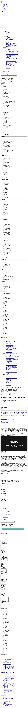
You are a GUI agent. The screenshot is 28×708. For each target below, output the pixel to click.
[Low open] (4, 560)
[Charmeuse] (3, 574)
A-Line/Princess (7, 263)
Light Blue (6, 305)
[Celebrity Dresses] (5, 552)
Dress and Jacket (7, 114)
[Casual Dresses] (6, 542)
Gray (5, 332)
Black (5, 331)
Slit (5, 153)
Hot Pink (6, 316)
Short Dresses (7, 127)
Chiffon (6, 204)
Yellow (5, 296)
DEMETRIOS (9, 361)
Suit (5, 130)
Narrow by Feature (6, 85)
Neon (5, 174)
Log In (4, 9)
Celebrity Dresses (8, 141)
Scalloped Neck (7, 250)
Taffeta (5, 216)
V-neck (5, 257)
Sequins (6, 197)
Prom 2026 (5, 517)
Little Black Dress (8, 117)
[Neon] (2, 565)
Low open (6, 162)
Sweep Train (7, 232)
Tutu (5, 133)
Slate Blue (6, 306)
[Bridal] (6, 540)
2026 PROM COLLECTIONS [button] (9, 341)
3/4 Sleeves (6, 274)
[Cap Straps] (4, 603)
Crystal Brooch (7, 187)
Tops (5, 131)
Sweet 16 (6, 106)
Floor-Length (7, 228)
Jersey (5, 207)
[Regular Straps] (4, 604)
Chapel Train (7, 225)
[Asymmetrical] (3, 581)
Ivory (5, 325)
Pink (5, 315)
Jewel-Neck (6, 244)
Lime (5, 301)
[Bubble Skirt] (5, 551)
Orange (6, 323)
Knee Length (7, 229)
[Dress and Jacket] (4, 548)
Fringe (5, 192)
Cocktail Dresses (7, 93)
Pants (5, 122)
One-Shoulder (7, 248)
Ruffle (5, 194)
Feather (5, 189)
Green (5, 299)
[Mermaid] (4, 594)
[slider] (25, 529)
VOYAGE (8, 373)
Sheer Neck (6, 253)
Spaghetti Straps (7, 287)
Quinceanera (7, 104)
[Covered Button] (4, 557)
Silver (5, 333)
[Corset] (5, 555)
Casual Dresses (7, 92)
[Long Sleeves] (4, 600)
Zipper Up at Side (8, 166)
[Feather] (3, 577)
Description (5, 424)
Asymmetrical (7, 224)
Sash (5, 196)
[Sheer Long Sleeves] (4, 601)
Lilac (5, 311)
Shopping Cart (6, 6)
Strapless (6, 254)
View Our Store (6, 514)
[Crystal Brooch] (3, 572)
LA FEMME (8, 379)
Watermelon (6, 319)
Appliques (6, 183)
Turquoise (6, 303)
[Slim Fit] (4, 595)
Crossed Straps (7, 160)
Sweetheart (6, 256)
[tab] (15, 347)
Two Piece (6, 134)
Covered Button (7, 158)
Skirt (5, 129)
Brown (5, 329)
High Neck (6, 243)
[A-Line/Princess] (4, 592)
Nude (5, 327)
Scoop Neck (7, 252)
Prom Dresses (7, 102)
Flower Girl (6, 97)
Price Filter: (5, 79)
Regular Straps (7, 286)
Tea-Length (6, 233)
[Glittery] (2, 563)
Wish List (5, 4)
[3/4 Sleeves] (4, 599)
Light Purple (7, 312)
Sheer (5, 163)
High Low (6, 145)
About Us (5, 491)
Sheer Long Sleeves (8, 276)
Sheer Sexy (6, 126)
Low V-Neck (7, 245)
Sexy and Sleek (7, 125)
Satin (5, 212)
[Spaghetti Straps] (4, 606)
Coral (5, 324)
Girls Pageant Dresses (8, 98)
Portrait (5, 249)
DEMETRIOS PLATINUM (11, 378)
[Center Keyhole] (5, 553)
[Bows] (3, 571)
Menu (2, 27)
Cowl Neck (6, 240)
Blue (5, 307)
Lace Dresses (7, 116)
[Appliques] (3, 569)
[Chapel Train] (3, 582)
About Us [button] (5, 508)
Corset (5, 143)
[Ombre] (2, 566)
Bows (5, 185)
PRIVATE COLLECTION (11, 372)
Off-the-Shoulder (7, 247)
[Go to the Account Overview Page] (1, 2)
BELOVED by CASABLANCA (13, 356)
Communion (7, 94)
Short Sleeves (7, 277)
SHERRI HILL (9, 352)
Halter (5, 241)
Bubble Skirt (7, 140)
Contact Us (5, 487)
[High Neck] (4, 588)
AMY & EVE (9, 355)
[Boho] (4, 547)
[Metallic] (2, 564)
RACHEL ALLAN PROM (11, 350)
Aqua (5, 302)
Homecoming (7, 100)
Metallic (6, 173)
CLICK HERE (19, 412)
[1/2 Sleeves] (4, 598)
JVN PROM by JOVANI (11, 348)
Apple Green (7, 298)
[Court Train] (3, 584)
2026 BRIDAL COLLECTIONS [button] (10, 353)
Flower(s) (6, 190)
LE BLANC (8, 385)
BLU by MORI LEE (10, 358)
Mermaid (6, 265)
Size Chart (3, 421)
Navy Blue (6, 309)
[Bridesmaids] (6, 541)
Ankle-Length (7, 223)
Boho (5, 113)
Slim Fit (6, 267)
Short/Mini (6, 230)
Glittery (6, 172)
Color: (2, 408)
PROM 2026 (8, 382)
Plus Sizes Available (8, 150)
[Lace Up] (4, 559)
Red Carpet (6, 105)
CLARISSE (8, 343)
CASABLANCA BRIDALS (12, 359)
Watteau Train (7, 234)
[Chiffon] (3, 576)
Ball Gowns (6, 112)
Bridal (5, 89)
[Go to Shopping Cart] (1, 1)
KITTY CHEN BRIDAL (11, 366)
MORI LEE (8, 368)
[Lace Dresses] (4, 549)
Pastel (5, 177)
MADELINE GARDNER (11, 367)
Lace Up (6, 161)
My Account (5, 5)
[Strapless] (4, 607)
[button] (5, 31)
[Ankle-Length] (3, 580)
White (5, 335)
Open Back (6, 147)
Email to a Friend (4, 422)
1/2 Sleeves (6, 272)
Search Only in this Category (8, 78)
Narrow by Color (6, 293)
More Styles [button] (5, 374)
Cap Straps (6, 284)
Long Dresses (7, 120)
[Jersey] (3, 578)
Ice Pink (6, 314)
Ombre (5, 176)
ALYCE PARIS (9, 376)
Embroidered (7, 188)
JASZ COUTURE (9, 345)
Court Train (6, 227)
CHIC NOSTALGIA (10, 360)
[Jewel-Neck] (4, 589)
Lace (5, 193)
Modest (5, 121)
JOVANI (7, 347)
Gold (5, 328)
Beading (6, 184)
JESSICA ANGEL (10, 346)
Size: (2, 406)
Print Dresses (7, 123)
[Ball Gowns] (4, 545)
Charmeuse (6, 203)
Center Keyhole (7, 142)
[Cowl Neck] (4, 586)
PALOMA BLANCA (10, 370)
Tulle (5, 217)
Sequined (6, 213)
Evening (6, 96)
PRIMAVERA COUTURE (11, 349)
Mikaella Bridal (9, 369)
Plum (5, 320)
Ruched (6, 151)
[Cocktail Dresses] (6, 543)
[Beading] (3, 570)
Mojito (5, 297)
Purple (5, 310)
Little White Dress (8, 118)
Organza (6, 210)
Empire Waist (7, 264)
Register (5, 8)
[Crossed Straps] (4, 558)
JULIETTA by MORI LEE (11, 363)
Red (5, 322)
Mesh (5, 209)
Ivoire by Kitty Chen (10, 362)
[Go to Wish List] (2, 1)
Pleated (5, 149)
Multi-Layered (7, 146)
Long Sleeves (7, 275)
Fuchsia (6, 318)
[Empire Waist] (4, 593)
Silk (5, 214)
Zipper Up (6, 165)
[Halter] (4, 587)
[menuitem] (15, 4)
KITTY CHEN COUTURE (11, 365)
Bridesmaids (7, 91)
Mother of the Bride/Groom (10, 101)
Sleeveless (6, 279)
